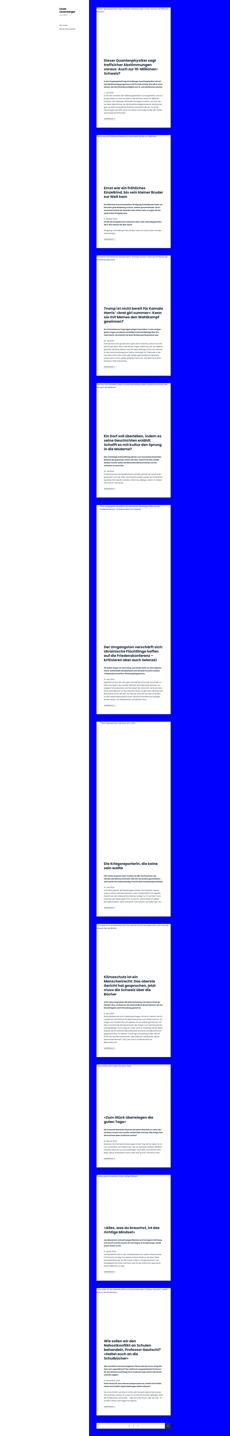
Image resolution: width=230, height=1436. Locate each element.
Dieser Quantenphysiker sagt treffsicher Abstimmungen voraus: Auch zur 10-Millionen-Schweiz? (131, 67)
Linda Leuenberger (67, 10)
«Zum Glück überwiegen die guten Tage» (128, 1119)
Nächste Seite (168, 1426)
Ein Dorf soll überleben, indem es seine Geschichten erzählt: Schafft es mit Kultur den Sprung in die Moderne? (133, 443)
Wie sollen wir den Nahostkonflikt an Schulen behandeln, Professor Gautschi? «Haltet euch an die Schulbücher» (132, 1350)
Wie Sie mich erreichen (67, 29)
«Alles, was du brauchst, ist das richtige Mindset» (132, 1230)
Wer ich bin (63, 25)
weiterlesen (110, 118)
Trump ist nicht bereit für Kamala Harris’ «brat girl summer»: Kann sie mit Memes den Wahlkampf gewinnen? (133, 315)
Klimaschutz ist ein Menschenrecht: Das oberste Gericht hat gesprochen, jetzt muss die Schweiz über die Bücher (130, 985)
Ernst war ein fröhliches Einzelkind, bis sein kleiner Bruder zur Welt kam (133, 192)
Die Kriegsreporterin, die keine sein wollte (131, 866)
